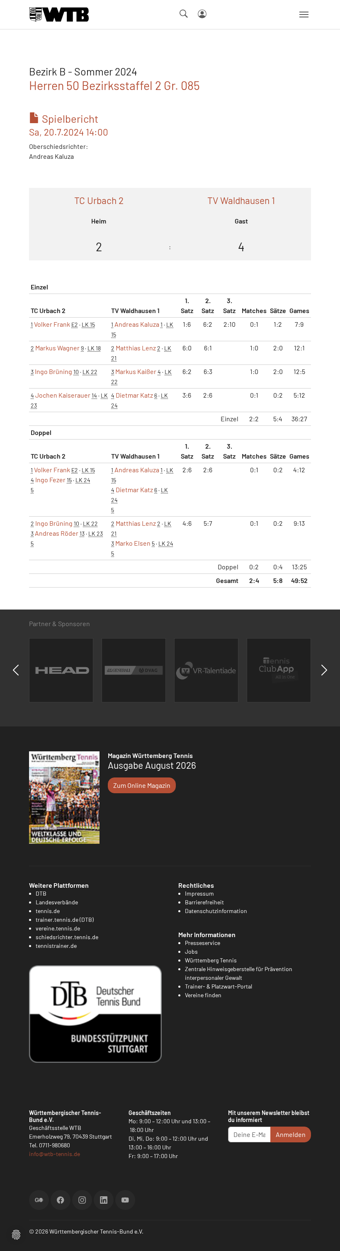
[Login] (202, 14)
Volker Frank (52, 324)
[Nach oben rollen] (324, 1235)
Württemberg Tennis (211, 960)
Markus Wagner (57, 348)
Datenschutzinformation (216, 910)
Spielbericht (68, 125)
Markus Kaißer (135, 371)
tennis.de (48, 910)
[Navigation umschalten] (304, 14)
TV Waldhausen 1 (241, 200)
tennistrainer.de (56, 945)
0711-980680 (54, 1145)
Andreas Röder (56, 533)
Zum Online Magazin (141, 785)
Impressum (199, 893)
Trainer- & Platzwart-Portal (218, 986)
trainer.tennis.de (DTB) (65, 919)
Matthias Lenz (136, 348)
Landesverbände (57, 902)
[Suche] (184, 13)
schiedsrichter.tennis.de (67, 936)
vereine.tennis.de (58, 928)
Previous (15, 670)
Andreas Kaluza (136, 324)
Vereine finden (203, 994)
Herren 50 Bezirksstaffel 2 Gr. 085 (114, 85)
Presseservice (202, 942)
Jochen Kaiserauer (62, 395)
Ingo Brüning (53, 371)
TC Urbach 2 (99, 200)
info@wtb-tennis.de (54, 1153)
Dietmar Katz (134, 395)
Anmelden (291, 1134)
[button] (16, 1234)
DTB (41, 893)
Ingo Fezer (50, 479)
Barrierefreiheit (204, 902)
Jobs (191, 951)
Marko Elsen (133, 543)
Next (324, 670)
